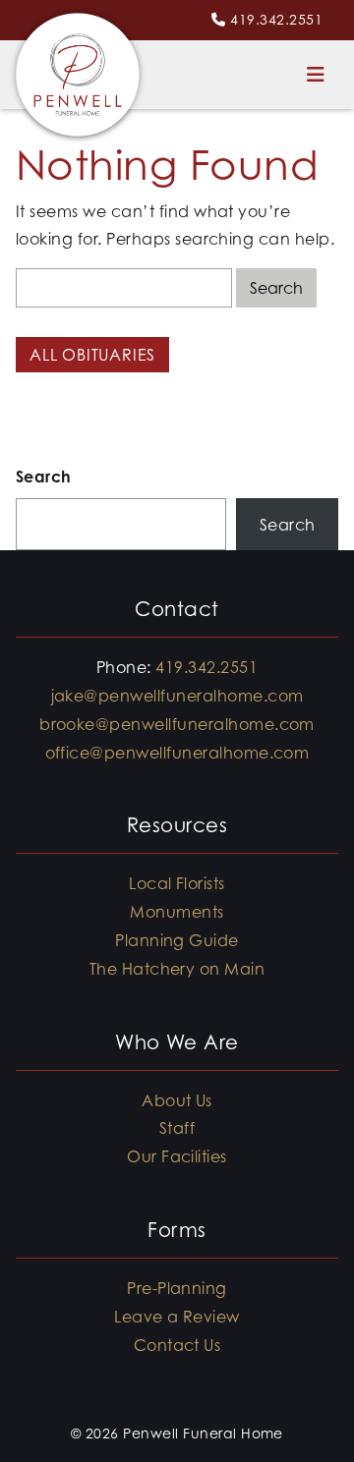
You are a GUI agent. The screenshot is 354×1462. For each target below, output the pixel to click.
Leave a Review (177, 1316)
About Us (177, 1100)
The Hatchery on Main (177, 969)
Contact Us (177, 1345)
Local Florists (177, 883)
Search (44, 476)
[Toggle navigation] (315, 74)
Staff (177, 1128)
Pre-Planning (177, 1288)
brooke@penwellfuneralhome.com (177, 724)
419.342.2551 (276, 19)
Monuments (176, 912)
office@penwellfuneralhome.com (177, 752)
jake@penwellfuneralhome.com (177, 695)
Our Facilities (177, 1156)
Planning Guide (177, 940)
